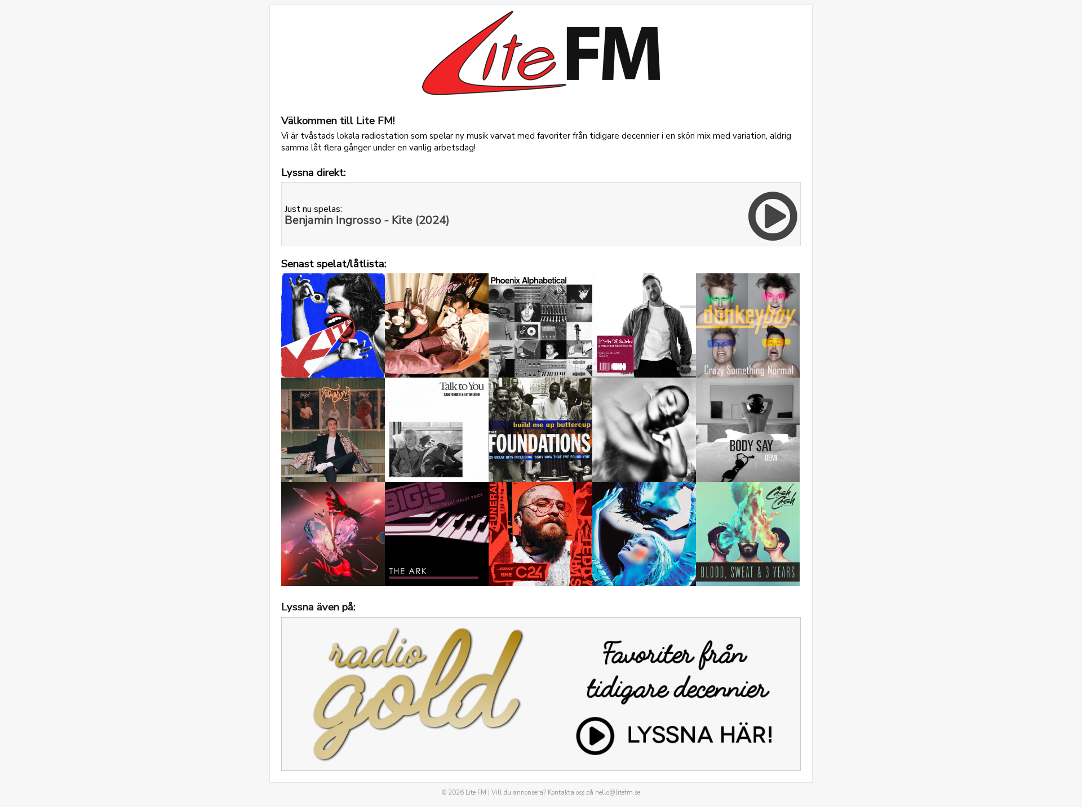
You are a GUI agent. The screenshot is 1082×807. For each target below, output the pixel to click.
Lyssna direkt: (313, 172)
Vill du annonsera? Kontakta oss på (565, 792)
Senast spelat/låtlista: (334, 263)
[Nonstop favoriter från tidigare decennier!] (541, 693)
